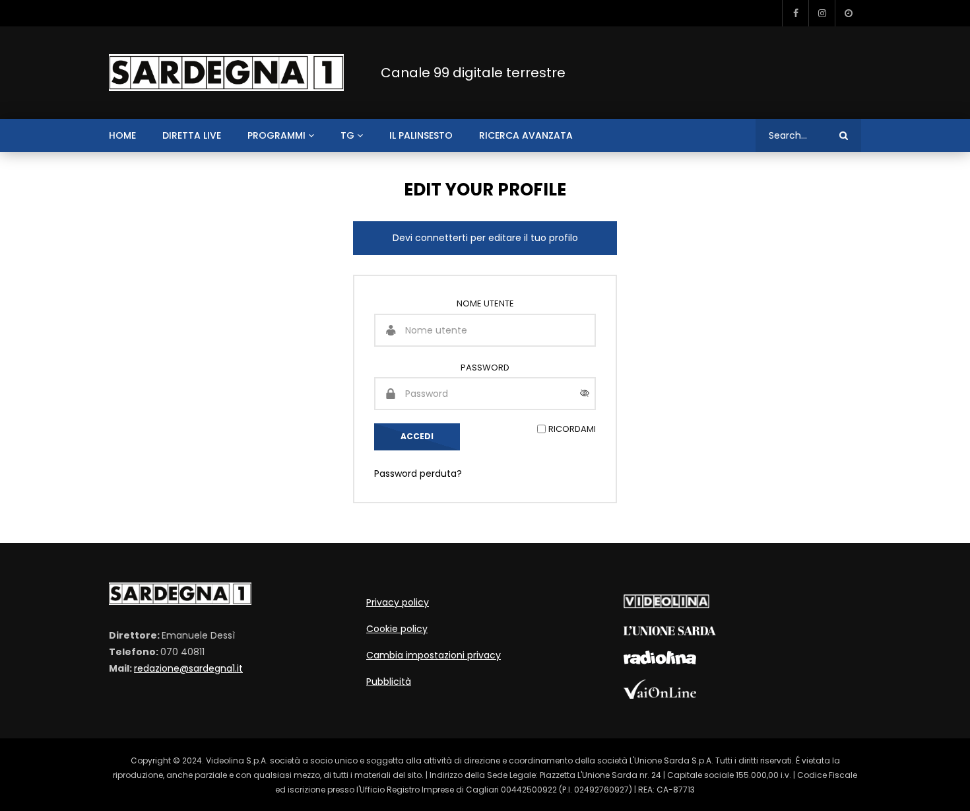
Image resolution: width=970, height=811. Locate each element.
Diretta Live (191, 135)
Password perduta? (418, 473)
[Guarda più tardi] (848, 13)
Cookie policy (397, 628)
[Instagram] (821, 13)
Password (485, 367)
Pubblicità (388, 681)
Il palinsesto (421, 135)
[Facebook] (795, 13)
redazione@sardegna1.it (188, 668)
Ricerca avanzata (526, 135)
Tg (347, 135)
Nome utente (485, 303)
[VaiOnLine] (660, 695)
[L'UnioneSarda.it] (670, 632)
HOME (122, 135)
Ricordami (572, 429)
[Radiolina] (660, 661)
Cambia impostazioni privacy (433, 655)
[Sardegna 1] (226, 73)
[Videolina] (666, 605)
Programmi (276, 135)
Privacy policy (397, 602)
